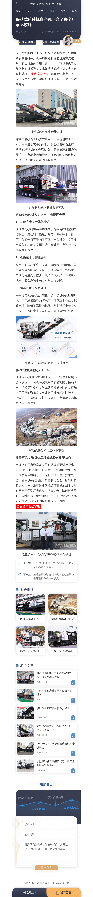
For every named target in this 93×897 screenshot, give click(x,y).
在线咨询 (31, 892)
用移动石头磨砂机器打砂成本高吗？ (54, 692)
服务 (63, 10)
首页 (33, 4)
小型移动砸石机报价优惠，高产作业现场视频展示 (56, 763)
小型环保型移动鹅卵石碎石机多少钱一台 (56, 745)
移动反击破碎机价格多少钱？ (53, 708)
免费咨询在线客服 (28, 506)
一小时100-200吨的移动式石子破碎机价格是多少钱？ (53, 565)
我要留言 (65, 892)
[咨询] (68, 40)
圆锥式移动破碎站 (30, 619)
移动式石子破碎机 (30, 651)
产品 (40, 10)
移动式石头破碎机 (62, 651)
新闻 (39, 4)
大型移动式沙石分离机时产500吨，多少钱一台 (54, 728)
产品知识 (48, 4)
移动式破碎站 (39, 73)
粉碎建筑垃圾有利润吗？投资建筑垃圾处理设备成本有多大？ (53, 576)
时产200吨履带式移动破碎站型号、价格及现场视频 (54, 675)
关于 (29, 10)
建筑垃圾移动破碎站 (62, 619)
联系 (74, 10)
